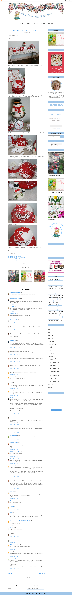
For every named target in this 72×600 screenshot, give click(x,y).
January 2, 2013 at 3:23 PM (14, 542)
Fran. (11, 512)
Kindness (55, 295)
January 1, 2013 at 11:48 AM (15, 347)
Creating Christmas (51, 284)
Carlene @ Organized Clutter (15, 356)
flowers (56, 313)
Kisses (59, 295)
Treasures (56, 304)
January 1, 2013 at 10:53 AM (15, 337)
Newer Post (11, 573)
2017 (50, 332)
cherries (55, 309)
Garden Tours (54, 290)
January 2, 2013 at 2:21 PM (14, 530)
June (51, 349)
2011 (50, 385)
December (52, 340)
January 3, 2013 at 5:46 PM (14, 556)
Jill (10, 533)
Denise (11, 325)
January (51, 356)
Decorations (56, 286)
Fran (11, 390)
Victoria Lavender (13, 435)
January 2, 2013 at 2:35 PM (14, 536)
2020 (50, 327)
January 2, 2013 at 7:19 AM (14, 498)
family (53, 313)
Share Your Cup (57, 300)
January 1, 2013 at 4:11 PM (14, 380)
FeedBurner (58, 128)
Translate (59, 145)
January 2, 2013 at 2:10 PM (14, 525)
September (52, 344)
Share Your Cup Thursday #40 (55, 375)
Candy (58, 279)
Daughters (61, 284)
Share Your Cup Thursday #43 (55, 358)
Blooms (49, 279)
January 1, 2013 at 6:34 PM (14, 439)
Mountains (61, 297)
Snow (54, 302)
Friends (49, 290)
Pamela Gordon (13, 340)
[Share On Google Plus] (42, 263)
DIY (57, 284)
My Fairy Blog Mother (43, 593)
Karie (11, 382)
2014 (50, 336)
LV (10, 500)
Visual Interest (53, 374)
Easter (49, 288)
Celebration (50, 281)
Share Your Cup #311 (52, 239)
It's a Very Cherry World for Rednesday (15, 256)
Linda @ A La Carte (14, 539)
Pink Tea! (51, 359)
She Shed (50, 302)
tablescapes (50, 320)
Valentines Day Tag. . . (54, 372)
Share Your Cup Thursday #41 (55, 368)
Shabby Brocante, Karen (14, 544)
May (51, 350)
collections (60, 309)
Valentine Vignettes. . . (54, 365)
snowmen (53, 318)
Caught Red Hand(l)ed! (54, 378)
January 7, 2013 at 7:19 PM (14, 568)
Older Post (41, 573)
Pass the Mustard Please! (54, 371)
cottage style (55, 311)
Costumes (60, 281)
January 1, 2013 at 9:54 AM (14, 295)
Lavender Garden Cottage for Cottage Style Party (16, 257)
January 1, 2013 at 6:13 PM (14, 432)
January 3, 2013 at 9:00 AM (14, 549)
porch (49, 318)
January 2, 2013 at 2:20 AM (14, 476)
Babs (11, 551)
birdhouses (50, 309)
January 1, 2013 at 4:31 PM (14, 388)
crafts (49, 313)
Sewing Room (50, 300)
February (51, 355)
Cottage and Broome (14, 426)
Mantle (49, 297)
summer (57, 318)
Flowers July (61, 288)
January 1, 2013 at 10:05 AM (15, 304)
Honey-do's (50, 295)
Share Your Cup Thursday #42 (55, 362)
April (51, 352)
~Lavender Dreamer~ (14, 363)
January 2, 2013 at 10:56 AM (15, 518)
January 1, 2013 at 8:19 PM (14, 449)
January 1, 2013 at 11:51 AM (15, 354)
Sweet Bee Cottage (13, 319)
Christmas (56, 281)
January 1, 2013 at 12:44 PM (15, 361)
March (51, 353)
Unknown (12, 370)
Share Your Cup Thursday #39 (55, 381)
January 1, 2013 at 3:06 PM (14, 374)
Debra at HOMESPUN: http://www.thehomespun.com (20, 520)
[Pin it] (44, 263)
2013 (50, 338)
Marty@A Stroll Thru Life (15, 298)
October (51, 343)
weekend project (59, 320)
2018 (50, 330)
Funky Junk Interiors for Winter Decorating (15, 258)
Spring (57, 302)
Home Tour (58, 293)
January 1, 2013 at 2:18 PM (14, 368)
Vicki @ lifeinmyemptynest (15, 292)
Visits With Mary (13, 313)
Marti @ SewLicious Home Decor (16, 558)
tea (54, 320)
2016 (50, 333)
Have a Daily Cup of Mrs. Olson (33, 593)
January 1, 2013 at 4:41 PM (14, 395)
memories (62, 315)
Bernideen (12, 527)
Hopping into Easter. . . (52, 219)
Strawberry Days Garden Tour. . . (54, 175)
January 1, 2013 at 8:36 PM (14, 463)
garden (61, 313)
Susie (11, 332)
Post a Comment (12, 570)
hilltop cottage (51, 315)
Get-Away (60, 290)
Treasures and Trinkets (52, 306)
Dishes (61, 286)
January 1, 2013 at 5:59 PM (14, 413)
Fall (53, 288)
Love (62, 295)
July (51, 347)
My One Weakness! (53, 366)
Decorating (50, 286)
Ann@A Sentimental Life (15, 349)
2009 (50, 388)
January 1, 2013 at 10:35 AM (15, 322)
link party (57, 315)
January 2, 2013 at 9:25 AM (14, 509)
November (52, 341)
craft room (61, 311)
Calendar (54, 279)
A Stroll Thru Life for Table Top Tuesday (15, 254)
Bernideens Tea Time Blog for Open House (15, 260)
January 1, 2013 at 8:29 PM (14, 456)
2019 (50, 329)
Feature (56, 288)
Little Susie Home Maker (15, 451)
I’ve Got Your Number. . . (54, 363)
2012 (50, 384)
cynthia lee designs (14, 442)
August (51, 346)
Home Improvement (51, 293)
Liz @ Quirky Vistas (14, 479)
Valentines (60, 306)
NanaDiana (12, 306)
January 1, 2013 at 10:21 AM (15, 311)
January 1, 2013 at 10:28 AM (15, 316)
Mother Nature (55, 297)
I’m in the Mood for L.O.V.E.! (55, 377)
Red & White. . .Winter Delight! (55, 382)
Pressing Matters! (53, 361)
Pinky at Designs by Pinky (15, 458)
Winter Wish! (52, 380)
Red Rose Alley (13, 416)
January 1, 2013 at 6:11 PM (14, 424)
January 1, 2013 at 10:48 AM (15, 329)
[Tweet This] (38, 263)
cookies (49, 311)
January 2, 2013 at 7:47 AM (14, 504)
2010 (50, 387)
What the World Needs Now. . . (55, 369)
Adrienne (12, 506)
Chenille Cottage (13, 397)
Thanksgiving (50, 304)
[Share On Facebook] (40, 263)
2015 (50, 335)
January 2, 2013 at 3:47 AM (14, 488)
